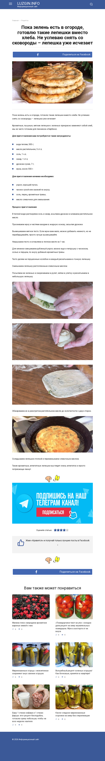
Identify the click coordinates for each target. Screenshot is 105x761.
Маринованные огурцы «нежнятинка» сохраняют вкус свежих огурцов (30, 672)
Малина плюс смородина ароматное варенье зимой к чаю (29, 624)
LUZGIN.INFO (28, 3)
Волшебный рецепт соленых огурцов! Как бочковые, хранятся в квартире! (73, 672)
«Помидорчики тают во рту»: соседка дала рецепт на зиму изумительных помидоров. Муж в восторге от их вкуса (73, 626)
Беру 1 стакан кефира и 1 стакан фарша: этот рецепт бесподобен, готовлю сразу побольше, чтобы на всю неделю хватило (29, 717)
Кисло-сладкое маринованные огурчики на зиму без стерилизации (72, 714)
